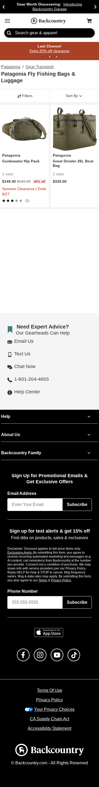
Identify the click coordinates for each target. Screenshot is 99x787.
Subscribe (77, 498)
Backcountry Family (21, 447)
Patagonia (10, 67)
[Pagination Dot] (42, 57)
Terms (50, 574)
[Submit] (9, 33)
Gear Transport (39, 67)
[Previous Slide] (3, 6)
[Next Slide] (95, 6)
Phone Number (22, 585)
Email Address (22, 487)
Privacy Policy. (68, 574)
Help (5, 410)
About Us (10, 428)
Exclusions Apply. (20, 546)
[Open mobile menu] (7, 21)
